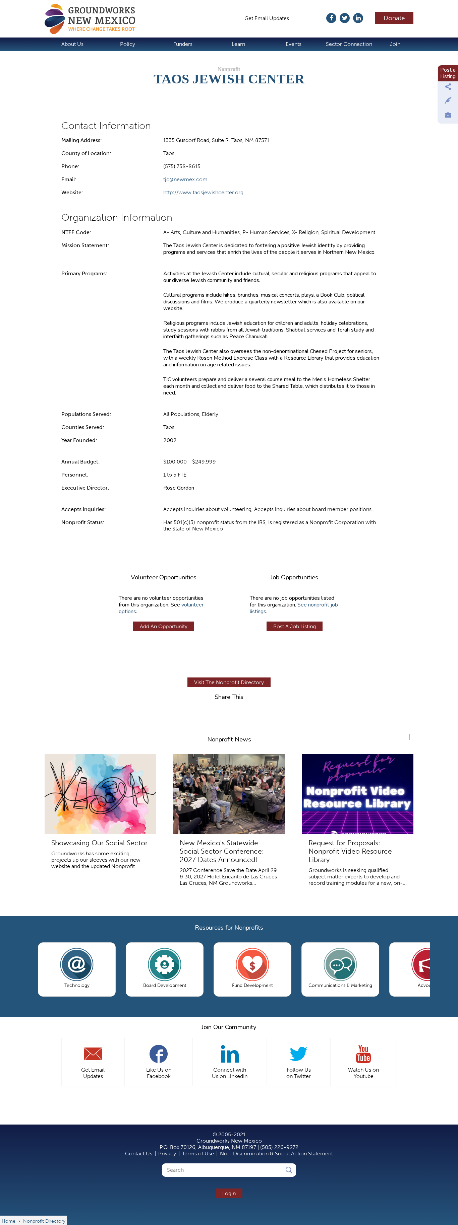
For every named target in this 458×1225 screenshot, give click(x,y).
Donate (394, 18)
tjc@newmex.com (185, 179)
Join (395, 44)
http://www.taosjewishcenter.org (203, 192)
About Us (72, 44)
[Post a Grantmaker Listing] (448, 102)
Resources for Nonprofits (229, 927)
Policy (127, 44)
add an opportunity (163, 626)
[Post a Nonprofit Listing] (448, 88)
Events (293, 44)
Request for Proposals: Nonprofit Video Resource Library (350, 851)
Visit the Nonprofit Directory (229, 682)
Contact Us (138, 1153)
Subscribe (311, 18)
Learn (238, 44)
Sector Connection (349, 44)
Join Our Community (229, 1027)
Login (229, 1193)
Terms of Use (198, 1153)
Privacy (167, 1153)
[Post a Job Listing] (448, 117)
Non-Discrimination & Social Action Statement (276, 1153)
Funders (182, 44)
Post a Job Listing (294, 626)
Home (93, 19)
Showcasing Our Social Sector (99, 843)
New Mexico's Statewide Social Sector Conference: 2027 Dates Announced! (222, 851)
